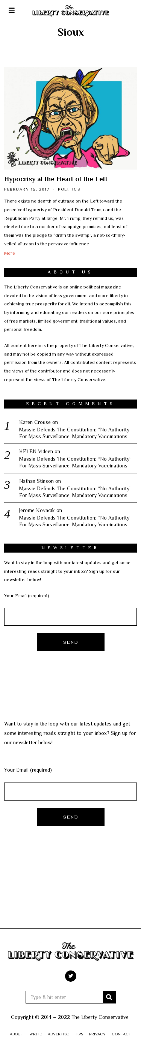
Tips (79, 1034)
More (9, 253)
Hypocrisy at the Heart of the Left (56, 179)
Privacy (97, 1034)
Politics (69, 189)
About (16, 1034)
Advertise (58, 1034)
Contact (121, 1034)
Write (35, 1034)
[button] (109, 997)
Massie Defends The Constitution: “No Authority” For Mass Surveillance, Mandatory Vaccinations (75, 433)
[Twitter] (70, 976)
